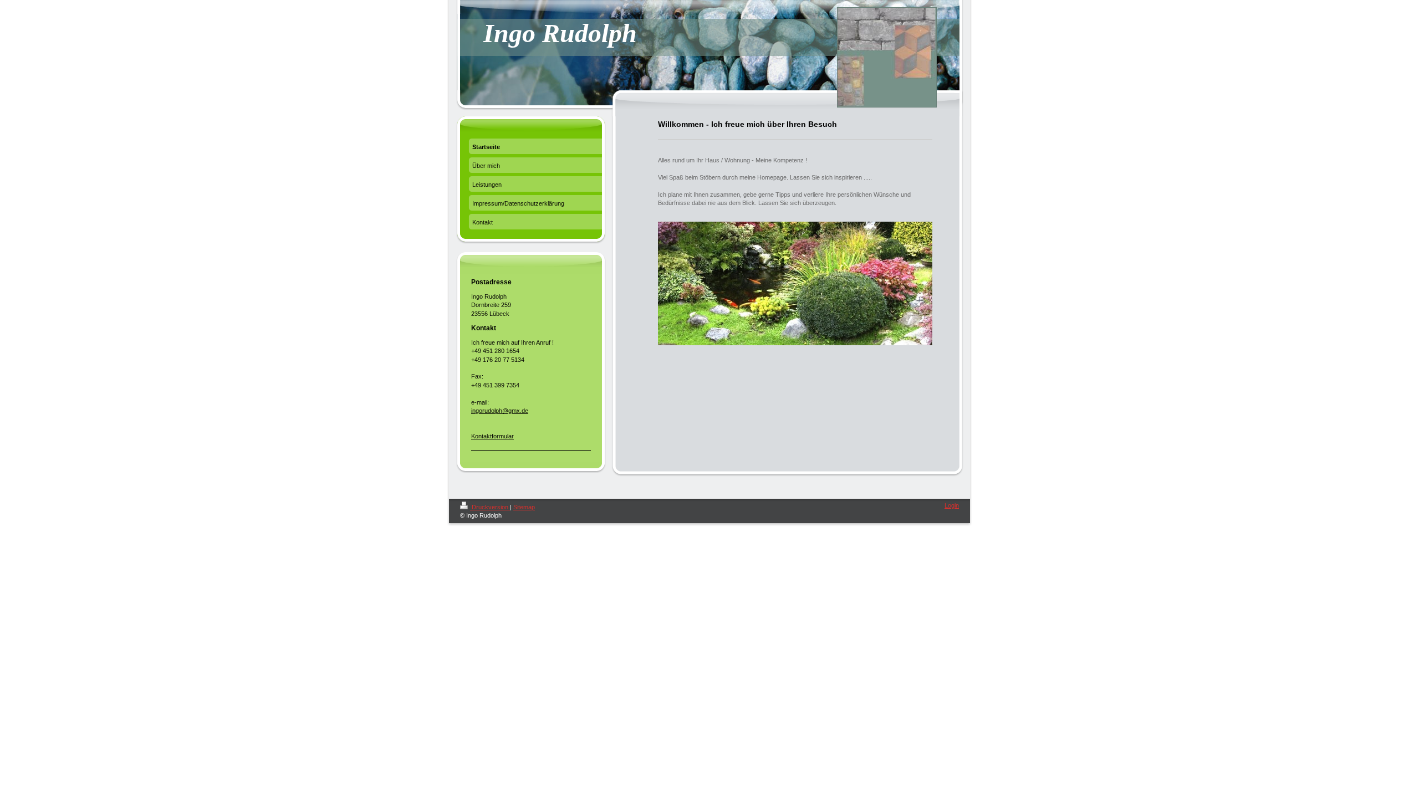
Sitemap (524, 507)
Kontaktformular (492, 436)
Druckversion (490, 507)
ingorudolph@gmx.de (499, 410)
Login (952, 505)
